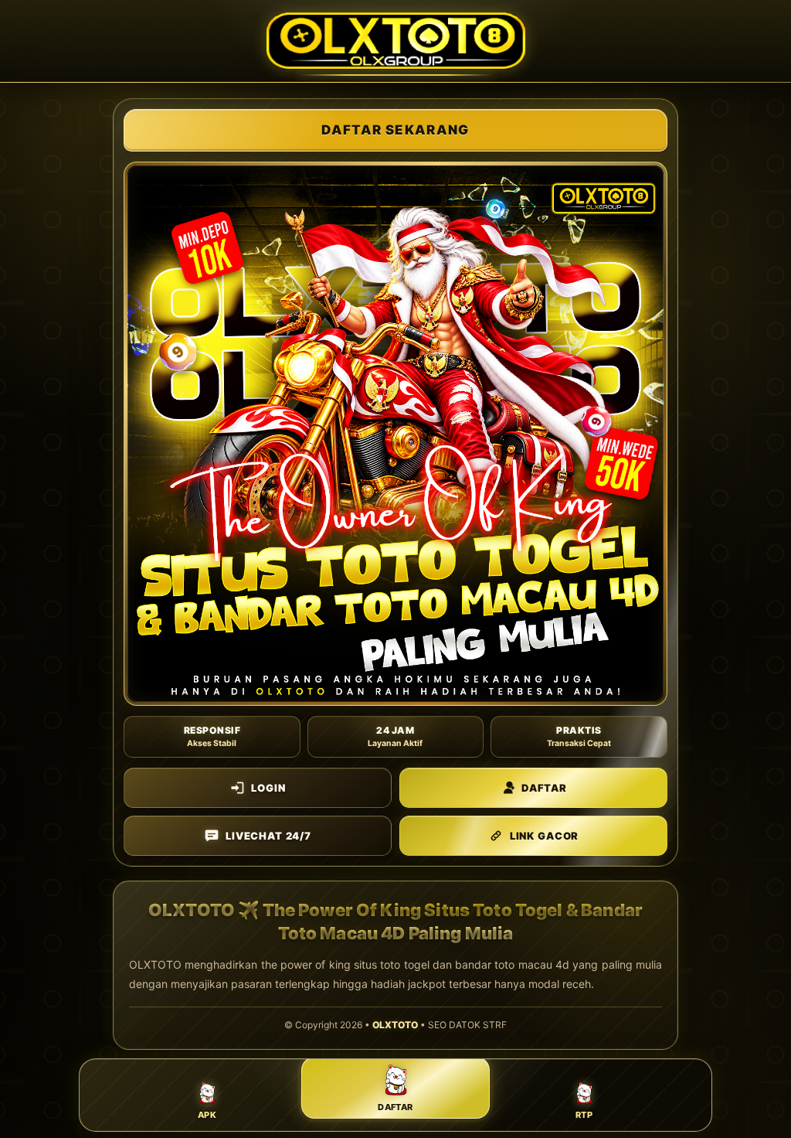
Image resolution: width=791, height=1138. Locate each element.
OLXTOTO (395, 1025)
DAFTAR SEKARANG (395, 130)
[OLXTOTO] (396, 41)
